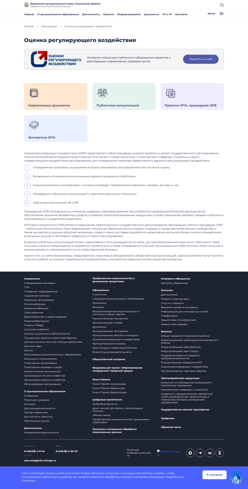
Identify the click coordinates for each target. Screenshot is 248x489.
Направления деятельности (41, 432)
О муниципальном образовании (58, 14)
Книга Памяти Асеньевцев (109, 383)
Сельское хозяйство (36, 329)
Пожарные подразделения (41, 291)
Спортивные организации (40, 363)
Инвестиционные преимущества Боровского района (189, 341)
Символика (31, 395)
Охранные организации (39, 299)
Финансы (98, 307)
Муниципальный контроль (109, 343)
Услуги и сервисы (172, 303)
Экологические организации (42, 371)
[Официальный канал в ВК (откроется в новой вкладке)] (210, 453)
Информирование (129, 14)
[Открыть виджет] (236, 477)
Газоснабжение (34, 312)
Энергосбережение (36, 321)
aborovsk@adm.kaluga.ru (40, 460)
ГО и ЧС (167, 14)
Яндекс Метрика (92, 473)
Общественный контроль (108, 359)
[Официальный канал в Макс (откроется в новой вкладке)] (190, 453)
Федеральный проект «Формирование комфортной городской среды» (117, 369)
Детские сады (32, 346)
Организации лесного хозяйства (44, 375)
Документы (151, 14)
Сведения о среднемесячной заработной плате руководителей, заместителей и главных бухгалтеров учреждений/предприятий (187, 398)
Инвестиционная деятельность (111, 352)
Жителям (167, 290)
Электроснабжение (36, 308)
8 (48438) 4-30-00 (67, 451)
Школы (28, 350)
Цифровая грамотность (107, 399)
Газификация (169, 315)
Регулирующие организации (42, 384)
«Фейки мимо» (101, 415)
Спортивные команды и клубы (43, 367)
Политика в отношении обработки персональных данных (114, 431)
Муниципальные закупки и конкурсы (115, 335)
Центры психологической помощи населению (53, 341)
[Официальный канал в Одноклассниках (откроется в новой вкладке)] (219, 453)
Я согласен (215, 474)
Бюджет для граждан (174, 324)
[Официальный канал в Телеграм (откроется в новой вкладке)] (200, 453)
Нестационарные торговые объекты (183, 370)
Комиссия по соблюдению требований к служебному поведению (186, 384)
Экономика (99, 302)
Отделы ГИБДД (33, 325)
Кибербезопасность (104, 404)
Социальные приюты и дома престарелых (50, 337)
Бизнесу (166, 331)
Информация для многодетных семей (184, 311)
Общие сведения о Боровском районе (185, 335)
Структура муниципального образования (118, 298)
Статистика (99, 294)
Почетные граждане (36, 399)
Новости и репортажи (175, 298)
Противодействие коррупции (180, 378)
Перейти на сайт (201, 59)
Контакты (181, 14)
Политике (28, 480)
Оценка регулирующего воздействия (116, 339)
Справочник (32, 278)
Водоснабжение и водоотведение (45, 316)
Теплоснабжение (34, 304)
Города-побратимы (36, 412)
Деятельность (91, 14)
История (29, 404)
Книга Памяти (101, 379)
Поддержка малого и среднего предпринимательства (180, 357)
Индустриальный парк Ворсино (181, 346)
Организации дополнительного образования (52, 354)
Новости (108, 14)
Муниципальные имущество (110, 318)
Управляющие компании (39, 283)
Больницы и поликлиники (40, 358)
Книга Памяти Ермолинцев (109, 392)
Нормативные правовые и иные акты (184, 389)
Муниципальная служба (107, 322)
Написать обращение (174, 283)
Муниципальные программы (110, 331)
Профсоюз (167, 418)
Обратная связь (171, 427)
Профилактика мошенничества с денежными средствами (113, 280)
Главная (29, 14)
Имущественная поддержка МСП (181, 362)
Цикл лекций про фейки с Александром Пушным (117, 410)
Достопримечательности (39, 408)
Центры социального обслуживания (47, 333)
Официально (100, 290)
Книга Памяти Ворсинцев (108, 388)
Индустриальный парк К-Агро (179, 351)
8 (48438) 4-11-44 (34, 451)
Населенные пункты (36, 420)
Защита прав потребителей (178, 320)
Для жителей (169, 294)
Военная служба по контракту (179, 307)
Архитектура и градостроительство (114, 347)
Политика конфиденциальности (139, 453)
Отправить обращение (175, 278)
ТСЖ (27, 287)
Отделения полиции (37, 295)
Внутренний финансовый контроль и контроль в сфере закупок (115, 313)
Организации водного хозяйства (44, 379)
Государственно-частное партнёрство (185, 409)
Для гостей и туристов (38, 416)
